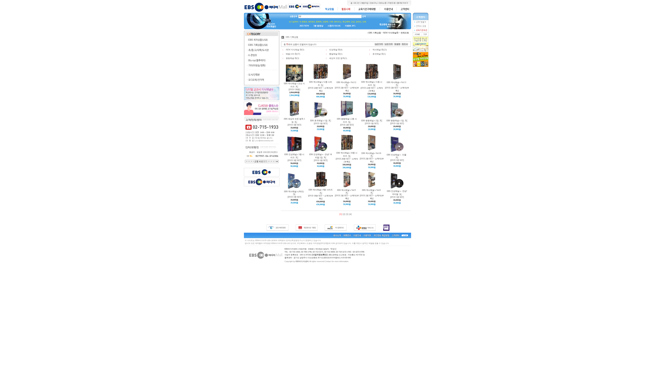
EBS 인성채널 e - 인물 (396, 155)
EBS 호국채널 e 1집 (319, 120)
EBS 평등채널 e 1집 (395, 120)
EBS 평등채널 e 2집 (370, 120)
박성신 (333, 249)
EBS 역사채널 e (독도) (294, 191)
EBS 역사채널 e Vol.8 (371, 190)
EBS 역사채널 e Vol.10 (371, 153)
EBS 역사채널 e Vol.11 (396, 82)
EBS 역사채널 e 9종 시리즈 (321, 190)
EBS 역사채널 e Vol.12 (346, 82)
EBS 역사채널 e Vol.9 (346, 190)
